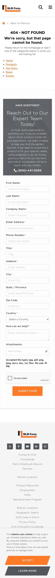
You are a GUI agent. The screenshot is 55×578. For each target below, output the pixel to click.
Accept (27, 560)
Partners (28, 468)
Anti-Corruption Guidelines (27, 526)
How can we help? (18, 326)
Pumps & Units (27, 454)
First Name (13, 183)
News (9, 72)
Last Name (13, 196)
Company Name (16, 209)
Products (11, 64)
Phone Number (16, 235)
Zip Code (12, 300)
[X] (10, 446)
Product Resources (27, 485)
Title (9, 248)
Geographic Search (27, 512)
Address (12, 261)
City (9, 274)
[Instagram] (45, 446)
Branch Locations (27, 508)
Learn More (27, 570)
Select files (46, 351)
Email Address (15, 222)
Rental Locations (27, 477)
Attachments (14, 344)
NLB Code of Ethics (27, 517)
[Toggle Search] (41, 7)
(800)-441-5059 (29, 170)
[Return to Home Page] (17, 8)
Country (12, 313)
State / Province (16, 287)
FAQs (27, 495)
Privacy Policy (27, 522)
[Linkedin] (36, 446)
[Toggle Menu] (50, 7)
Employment (27, 490)
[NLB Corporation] (3, 23)
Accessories (27, 459)
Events (10, 76)
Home (9, 60)
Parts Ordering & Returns (27, 464)
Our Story (12, 68)
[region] (27, 553)
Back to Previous (20, 23)
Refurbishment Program (27, 499)
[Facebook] (19, 446)
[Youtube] (28, 446)
